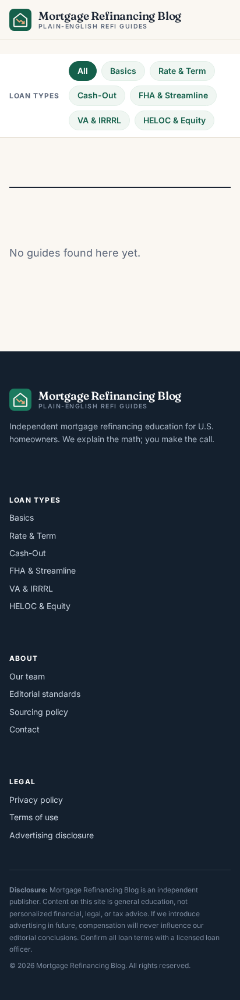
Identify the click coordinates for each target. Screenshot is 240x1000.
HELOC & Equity (174, 120)
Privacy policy (36, 800)
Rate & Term (182, 71)
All (82, 71)
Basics (123, 71)
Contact (24, 729)
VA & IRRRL (99, 120)
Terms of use (33, 817)
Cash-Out (97, 95)
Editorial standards (44, 694)
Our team (27, 676)
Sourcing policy (38, 712)
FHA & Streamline (173, 95)
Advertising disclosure (51, 835)
